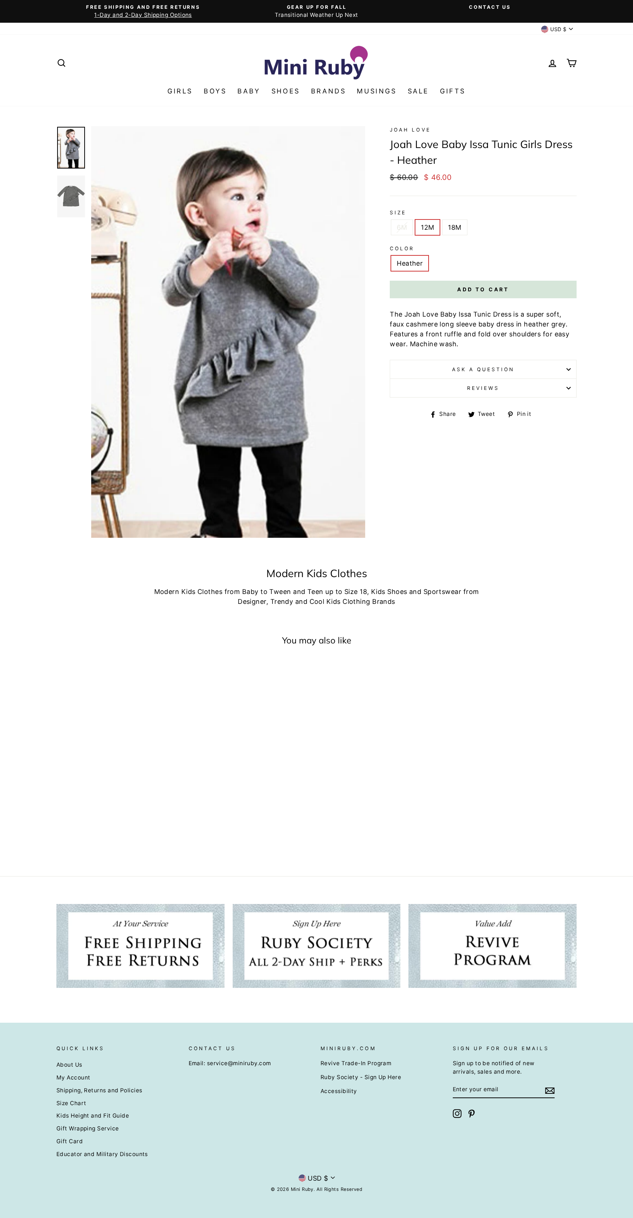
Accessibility (339, 1091)
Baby (248, 91)
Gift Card (69, 1141)
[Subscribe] (550, 1090)
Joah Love (410, 130)
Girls (180, 91)
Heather (410, 263)
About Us (69, 1064)
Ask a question (483, 369)
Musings (376, 91)
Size (398, 212)
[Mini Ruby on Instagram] (457, 1113)
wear (398, 344)
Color (402, 248)
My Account (73, 1077)
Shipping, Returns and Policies (99, 1090)
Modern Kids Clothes (188, 591)
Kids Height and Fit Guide (92, 1115)
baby (486, 324)
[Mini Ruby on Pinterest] (471, 1113)
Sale (418, 91)
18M (454, 227)
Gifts (453, 91)
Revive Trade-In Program (356, 1063)
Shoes (285, 91)
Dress (502, 314)
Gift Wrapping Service (87, 1128)
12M (427, 227)
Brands (328, 91)
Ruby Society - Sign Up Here (361, 1077)
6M (402, 227)
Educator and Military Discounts (102, 1154)
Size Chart (71, 1103)
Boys (215, 91)
